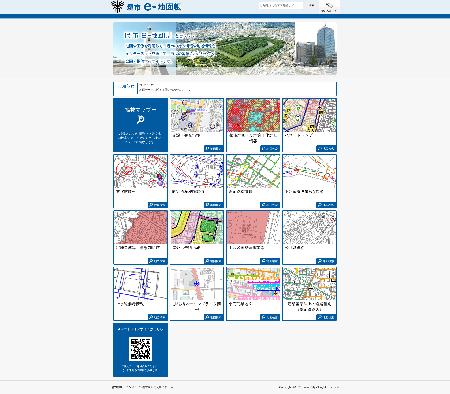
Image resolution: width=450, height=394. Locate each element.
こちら (186, 89)
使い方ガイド (329, 7)
